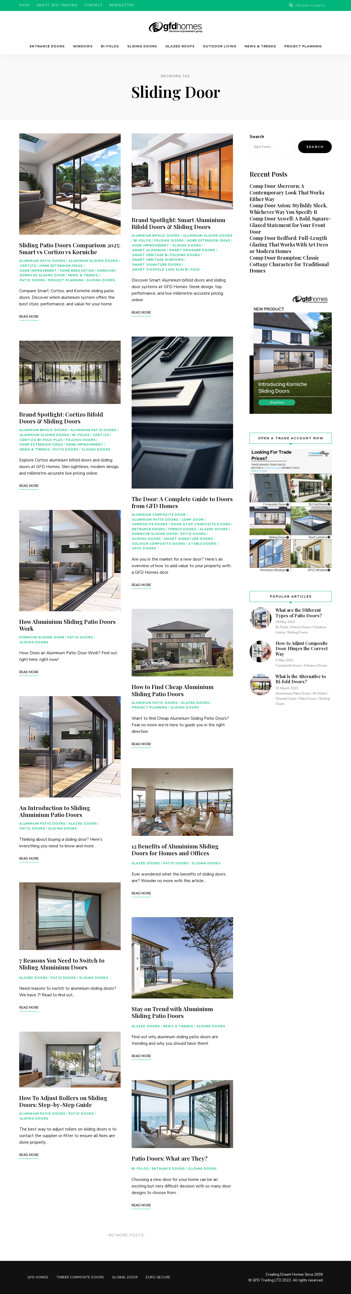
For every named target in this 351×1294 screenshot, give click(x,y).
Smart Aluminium (149, 250)
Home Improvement (38, 271)
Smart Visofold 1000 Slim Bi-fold (166, 270)
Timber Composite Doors (80, 1277)
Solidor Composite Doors (158, 544)
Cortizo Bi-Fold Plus (41, 440)
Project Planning (303, 46)
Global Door (125, 1277)
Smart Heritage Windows (158, 260)
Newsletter (121, 5)
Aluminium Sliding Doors (93, 261)
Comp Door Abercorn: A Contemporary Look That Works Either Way (287, 192)
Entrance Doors (47, 46)
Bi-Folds (110, 46)
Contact (94, 5)
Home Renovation (77, 271)
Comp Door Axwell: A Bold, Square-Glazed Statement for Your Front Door (290, 225)
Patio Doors (32, 280)
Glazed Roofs (180, 46)
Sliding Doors (142, 46)
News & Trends (260, 46)
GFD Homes (37, 1277)
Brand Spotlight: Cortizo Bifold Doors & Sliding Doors (61, 417)
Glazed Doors (83, 824)
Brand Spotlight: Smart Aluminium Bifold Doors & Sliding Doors (178, 223)
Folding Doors (81, 440)
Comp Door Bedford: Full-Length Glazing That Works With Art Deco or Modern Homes (289, 244)
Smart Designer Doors (192, 250)
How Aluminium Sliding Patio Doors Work (67, 625)
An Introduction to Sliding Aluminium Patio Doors (54, 811)
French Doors (182, 529)
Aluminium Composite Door (159, 515)
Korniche (106, 271)
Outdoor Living (219, 46)
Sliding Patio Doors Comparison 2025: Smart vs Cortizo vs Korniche (69, 248)
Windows (83, 46)
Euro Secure (158, 1277)
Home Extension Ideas (61, 266)
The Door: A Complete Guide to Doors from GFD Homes (182, 502)
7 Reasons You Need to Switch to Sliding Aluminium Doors (61, 963)
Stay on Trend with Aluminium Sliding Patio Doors (172, 1012)
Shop (24, 5)
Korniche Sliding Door (42, 275)
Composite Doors (150, 524)
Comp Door (193, 520)
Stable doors (202, 544)
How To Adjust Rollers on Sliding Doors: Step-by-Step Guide (63, 1101)
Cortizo (28, 266)
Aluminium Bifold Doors (43, 430)
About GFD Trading (57, 5)
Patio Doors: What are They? (170, 1158)
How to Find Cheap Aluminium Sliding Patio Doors (173, 690)
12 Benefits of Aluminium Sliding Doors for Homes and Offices (175, 849)
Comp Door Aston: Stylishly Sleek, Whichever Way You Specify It (288, 208)
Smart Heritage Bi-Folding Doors (166, 255)
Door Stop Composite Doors (201, 524)
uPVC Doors (144, 548)
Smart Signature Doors (156, 265)
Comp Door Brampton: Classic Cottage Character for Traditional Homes (289, 264)
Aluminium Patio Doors (42, 261)
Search (257, 137)
